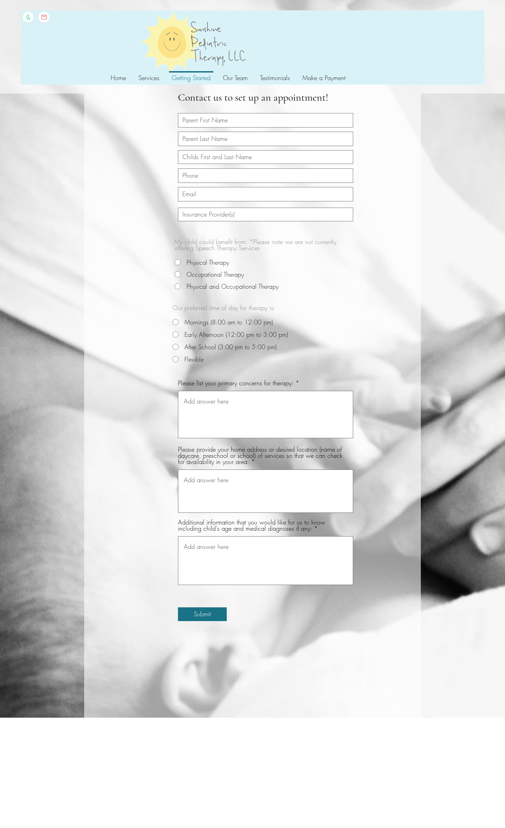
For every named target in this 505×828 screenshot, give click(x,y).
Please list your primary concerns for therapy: (235, 383)
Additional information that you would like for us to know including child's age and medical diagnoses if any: (251, 525)
